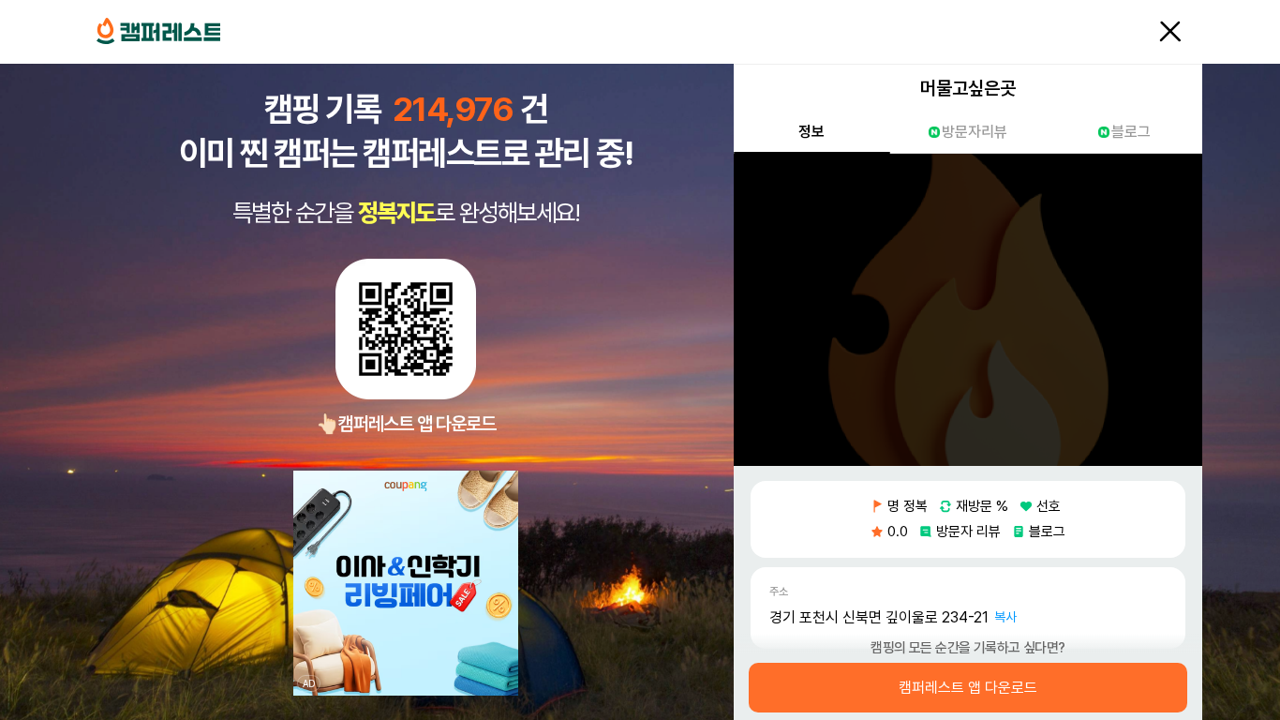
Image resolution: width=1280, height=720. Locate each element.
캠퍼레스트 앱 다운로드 (968, 688)
